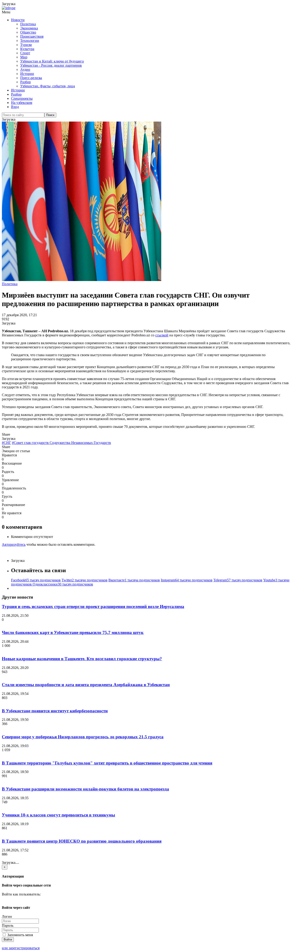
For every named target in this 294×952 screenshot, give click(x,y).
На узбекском (21, 103)
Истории (27, 74)
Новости (18, 20)
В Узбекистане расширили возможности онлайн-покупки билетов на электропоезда (85, 789)
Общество (28, 32)
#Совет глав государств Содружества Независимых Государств (61, 443)
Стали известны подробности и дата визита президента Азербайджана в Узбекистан (86, 684)
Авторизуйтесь (13, 544)
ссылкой (161, 335)
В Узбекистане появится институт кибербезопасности (55, 710)
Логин (7, 916)
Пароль (7, 925)
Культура (27, 49)
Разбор (25, 82)
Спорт (25, 53)
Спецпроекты (22, 98)
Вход (15, 107)
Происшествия (31, 36)
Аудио (25, 69)
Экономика (29, 28)
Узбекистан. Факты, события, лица (47, 86)
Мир (23, 57)
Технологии (29, 41)
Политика (28, 24)
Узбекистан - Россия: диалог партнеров (51, 65)
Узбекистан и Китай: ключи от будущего (52, 61)
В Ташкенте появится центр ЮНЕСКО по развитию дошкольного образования (81, 841)
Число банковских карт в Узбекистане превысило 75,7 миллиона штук (73, 632)
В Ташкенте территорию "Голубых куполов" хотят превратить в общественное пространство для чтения (107, 763)
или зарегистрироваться (21, 948)
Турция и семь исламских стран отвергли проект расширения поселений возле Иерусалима (93, 606)
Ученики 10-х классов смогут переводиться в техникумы (58, 815)
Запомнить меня (19, 935)
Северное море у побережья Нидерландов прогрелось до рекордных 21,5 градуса (83, 736)
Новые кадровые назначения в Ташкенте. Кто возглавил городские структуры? (82, 658)
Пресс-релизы (31, 78)
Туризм (26, 45)
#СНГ (6, 443)
